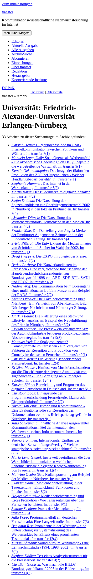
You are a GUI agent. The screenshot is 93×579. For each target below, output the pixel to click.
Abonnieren (20, 58)
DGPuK (8, 88)
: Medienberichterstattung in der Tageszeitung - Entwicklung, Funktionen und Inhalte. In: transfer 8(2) (46, 487)
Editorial (17, 41)
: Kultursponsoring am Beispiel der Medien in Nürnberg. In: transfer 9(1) (50, 476)
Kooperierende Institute (29, 80)
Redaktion (19, 71)
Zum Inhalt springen (17, 4)
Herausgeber (21, 75)
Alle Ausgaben (22, 50)
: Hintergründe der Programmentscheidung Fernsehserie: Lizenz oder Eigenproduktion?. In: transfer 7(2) (49, 397)
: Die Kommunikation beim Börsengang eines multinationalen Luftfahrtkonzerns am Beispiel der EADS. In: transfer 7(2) (50, 290)
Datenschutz (54, 92)
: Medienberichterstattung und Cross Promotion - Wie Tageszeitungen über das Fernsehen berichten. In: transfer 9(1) (47, 500)
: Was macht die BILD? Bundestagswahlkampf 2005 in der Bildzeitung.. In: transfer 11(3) (50, 568)
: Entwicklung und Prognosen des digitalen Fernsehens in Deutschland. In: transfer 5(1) (51, 387)
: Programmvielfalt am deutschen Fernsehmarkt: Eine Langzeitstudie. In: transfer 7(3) (50, 519)
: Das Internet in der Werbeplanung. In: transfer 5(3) (41, 185)
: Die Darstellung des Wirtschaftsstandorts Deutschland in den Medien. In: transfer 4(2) (50, 222)
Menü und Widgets (17, 33)
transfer (7, 12)
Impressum (37, 92)
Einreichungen (22, 63)
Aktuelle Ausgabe (24, 46)
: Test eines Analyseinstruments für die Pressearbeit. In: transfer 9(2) (49, 558)
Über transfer (21, 67)
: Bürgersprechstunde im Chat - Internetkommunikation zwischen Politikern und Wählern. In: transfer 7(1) (47, 149)
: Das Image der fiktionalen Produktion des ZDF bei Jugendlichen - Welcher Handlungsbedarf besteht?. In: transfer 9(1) (50, 175)
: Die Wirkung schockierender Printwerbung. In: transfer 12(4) (46, 361)
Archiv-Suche (21, 54)
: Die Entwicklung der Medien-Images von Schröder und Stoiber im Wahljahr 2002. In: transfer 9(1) (51, 247)
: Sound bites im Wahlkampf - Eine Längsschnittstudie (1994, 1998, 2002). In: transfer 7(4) (50, 547)
